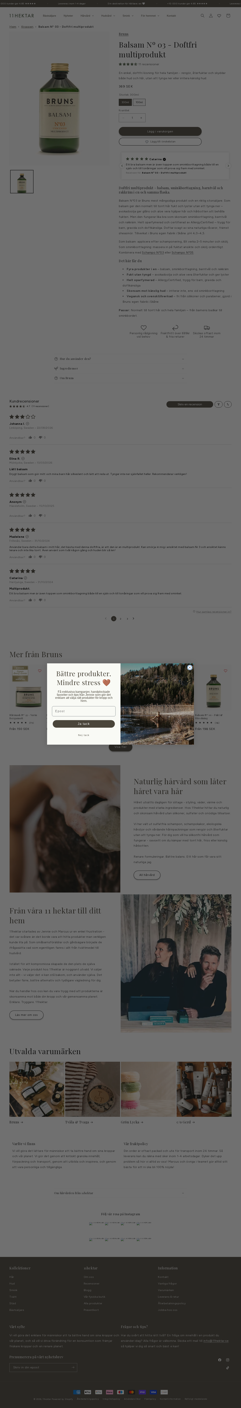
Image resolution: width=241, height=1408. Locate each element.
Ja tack (84, 723)
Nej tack (83, 735)
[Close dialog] (190, 667)
